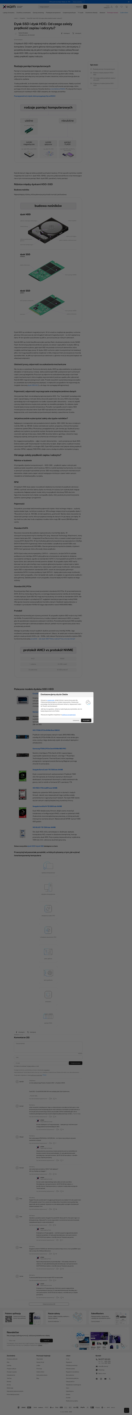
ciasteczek (50, 700)
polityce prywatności (69, 715)
